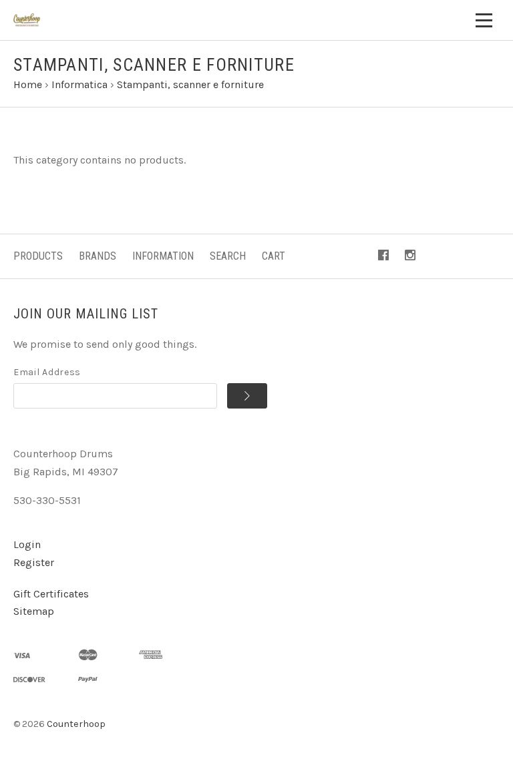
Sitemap (33, 611)
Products (38, 256)
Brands (97, 256)
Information (163, 256)
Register (33, 562)
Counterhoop (76, 724)
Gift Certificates (51, 593)
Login (27, 544)
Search (228, 256)
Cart (273, 256)
